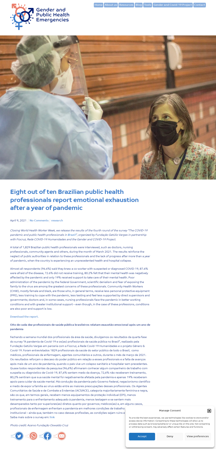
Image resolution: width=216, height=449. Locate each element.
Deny (170, 436)
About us (111, 5)
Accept (142, 436)
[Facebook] (45, 438)
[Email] (60, 438)
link (52, 417)
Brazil (72, 235)
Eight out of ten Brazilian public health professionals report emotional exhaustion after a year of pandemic (74, 200)
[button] (209, 411)
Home (98, 5)
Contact (199, 5)
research (57, 220)
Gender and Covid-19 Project (173, 5)
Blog (139, 5)
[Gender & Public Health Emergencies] (39, 29)
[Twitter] (17, 438)
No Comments (39, 220)
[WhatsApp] (31, 438)
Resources (126, 5)
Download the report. (24, 317)
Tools (147, 5)
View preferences (198, 436)
